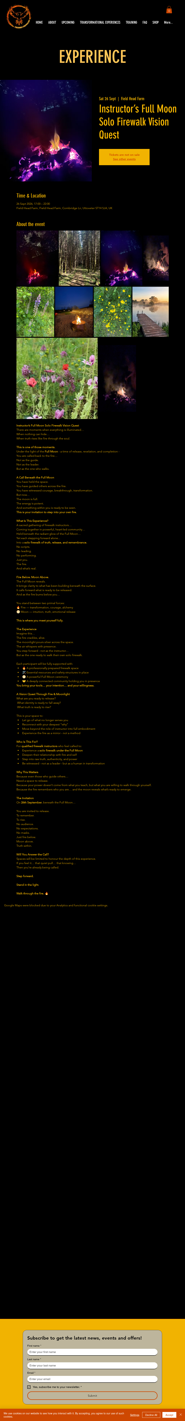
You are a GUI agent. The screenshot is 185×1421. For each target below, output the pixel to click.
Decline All (151, 1415)
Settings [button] (134, 1415)
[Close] (180, 1415)
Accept (169, 1415)
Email (31, 1372)
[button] (169, 9)
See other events (124, 159)
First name (34, 1345)
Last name (34, 1359)
